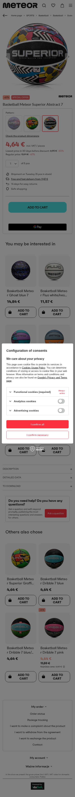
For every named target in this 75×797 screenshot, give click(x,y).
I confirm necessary (37, 434)
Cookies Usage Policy (33, 367)
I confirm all (37, 424)
